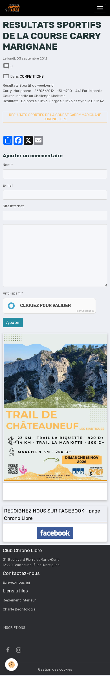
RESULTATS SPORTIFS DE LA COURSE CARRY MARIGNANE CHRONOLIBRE (55, 117)
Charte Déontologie (19, 609)
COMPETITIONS (32, 76)
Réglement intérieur (19, 600)
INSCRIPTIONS (14, 628)
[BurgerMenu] (100, 8)
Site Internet (13, 206)
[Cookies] (11, 664)
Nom (6, 165)
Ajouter (13, 322)
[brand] (13, 8)
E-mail (8, 185)
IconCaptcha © (85, 310)
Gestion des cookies (55, 669)
